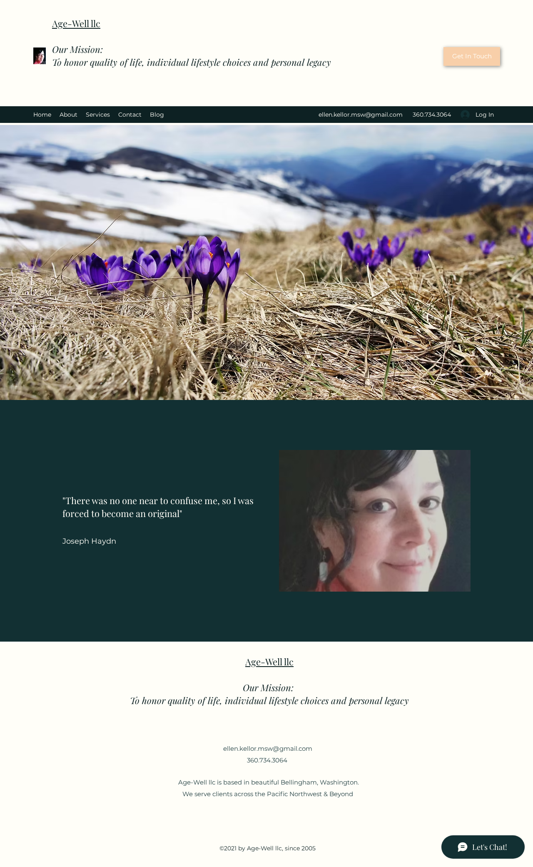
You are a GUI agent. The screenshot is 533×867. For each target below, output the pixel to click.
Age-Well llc (76, 23)
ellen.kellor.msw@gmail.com (361, 114)
